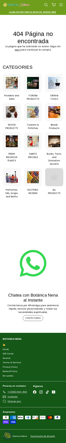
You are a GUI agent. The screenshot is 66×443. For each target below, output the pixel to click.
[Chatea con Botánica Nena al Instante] (33, 263)
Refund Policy (10, 371)
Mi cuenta (8, 375)
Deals (6, 349)
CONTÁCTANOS (33, 318)
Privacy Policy (10, 366)
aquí (17, 49)
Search (7, 358)
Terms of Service (12, 362)
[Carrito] (53, 4)
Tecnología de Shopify (42, 436)
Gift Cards (8, 353)
